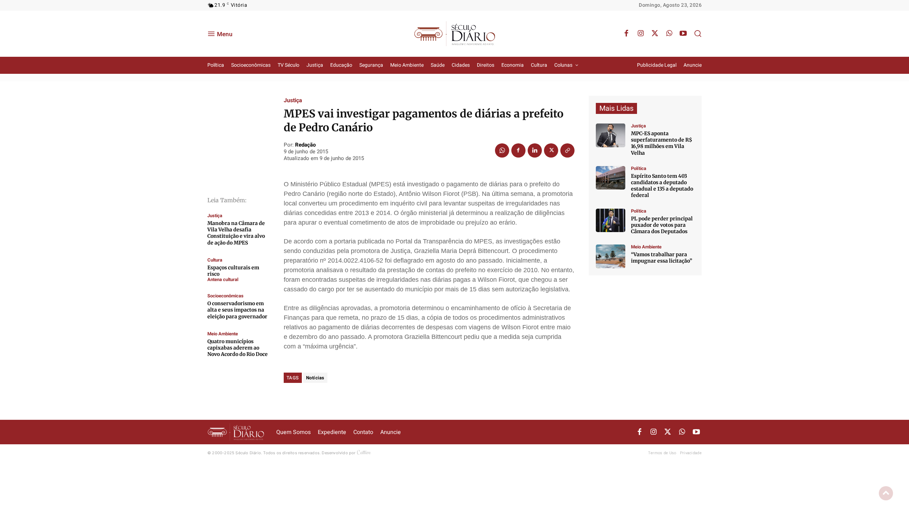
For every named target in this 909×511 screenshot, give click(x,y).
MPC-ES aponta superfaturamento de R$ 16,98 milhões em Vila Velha (661, 143)
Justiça (214, 215)
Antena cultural (222, 279)
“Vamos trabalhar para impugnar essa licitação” (661, 257)
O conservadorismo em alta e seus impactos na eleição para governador (237, 309)
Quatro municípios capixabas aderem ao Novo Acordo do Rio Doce (237, 347)
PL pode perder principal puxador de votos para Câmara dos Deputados (662, 225)
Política (638, 168)
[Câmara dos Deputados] (610, 220)
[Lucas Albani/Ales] (610, 178)
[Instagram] (640, 34)
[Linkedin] (535, 150)
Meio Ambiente (222, 333)
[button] (698, 33)
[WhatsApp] (669, 34)
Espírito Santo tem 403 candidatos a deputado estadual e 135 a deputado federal (662, 186)
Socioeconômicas (225, 295)
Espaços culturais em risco (233, 270)
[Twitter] (655, 34)
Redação (305, 145)
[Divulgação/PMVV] (610, 256)
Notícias (315, 377)
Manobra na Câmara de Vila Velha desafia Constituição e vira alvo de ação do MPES (236, 233)
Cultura (214, 260)
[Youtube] (683, 34)
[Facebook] (626, 34)
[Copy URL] (567, 150)
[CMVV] (610, 135)
